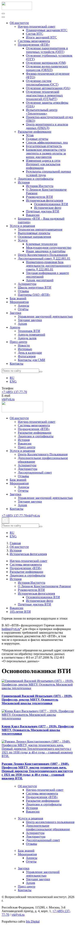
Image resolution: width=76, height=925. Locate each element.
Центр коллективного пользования (50, 822)
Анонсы (23, 305)
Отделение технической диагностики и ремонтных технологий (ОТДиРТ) (44, 95)
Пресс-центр (18, 342)
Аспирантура (27, 284)
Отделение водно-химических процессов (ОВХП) (47, 68)
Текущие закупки (30, 320)
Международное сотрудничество (48, 247)
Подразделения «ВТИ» (34, 44)
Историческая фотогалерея (44, 200)
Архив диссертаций (40, 280)
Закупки (15, 313)
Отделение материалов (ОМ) (46, 62)
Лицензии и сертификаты (36, 178)
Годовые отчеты (37, 139)
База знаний (18, 298)
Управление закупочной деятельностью (45, 316)
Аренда (15, 327)
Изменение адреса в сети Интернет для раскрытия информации (43, 164)
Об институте (19, 23)
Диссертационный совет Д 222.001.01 (44, 258)
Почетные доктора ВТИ (42, 211)
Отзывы (23, 291)
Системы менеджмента (34, 41)
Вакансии (33, 215)
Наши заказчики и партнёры (45, 251)
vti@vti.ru (8, 399)
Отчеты (23, 490)
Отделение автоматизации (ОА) (48, 88)
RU (12, 378)
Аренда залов (27, 338)
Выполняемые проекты (34, 233)
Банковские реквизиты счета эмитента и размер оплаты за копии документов (46, 153)
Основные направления (34, 236)
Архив (22, 323)
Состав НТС (34, 33)
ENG (13, 381)
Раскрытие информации (34, 131)
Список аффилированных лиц (47, 142)
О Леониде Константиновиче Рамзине (44, 586)
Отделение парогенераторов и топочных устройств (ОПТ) (47, 50)
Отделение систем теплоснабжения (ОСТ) (42, 82)
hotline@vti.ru (11, 629)
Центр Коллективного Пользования (42, 255)
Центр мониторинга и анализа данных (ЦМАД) (47, 126)
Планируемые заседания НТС (46, 30)
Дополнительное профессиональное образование (48, 827)
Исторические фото (47, 207)
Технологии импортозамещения (40, 229)
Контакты (16, 363)
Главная (15, 543)
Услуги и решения (22, 226)
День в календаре (30, 352)
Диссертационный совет (35, 472)
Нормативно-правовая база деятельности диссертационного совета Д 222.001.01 (48, 265)
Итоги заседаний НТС (41, 37)
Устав (30, 135)
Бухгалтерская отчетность (44, 146)
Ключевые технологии (41, 244)
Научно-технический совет (36, 26)
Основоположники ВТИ (51, 204)
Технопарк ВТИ (29, 331)
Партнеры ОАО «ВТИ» (34, 294)
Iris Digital (33, 921)
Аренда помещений (31, 334)
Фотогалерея (26, 356)
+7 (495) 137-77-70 (14, 392)
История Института (39, 186)
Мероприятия (19, 302)
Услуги (23, 240)
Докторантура (27, 469)
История (24, 182)
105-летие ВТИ (20, 611)
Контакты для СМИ (31, 360)
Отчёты (23, 309)
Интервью (25, 349)
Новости (24, 345)
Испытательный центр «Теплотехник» (41, 111)
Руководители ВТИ (39, 197)
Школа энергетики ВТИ (34, 287)
